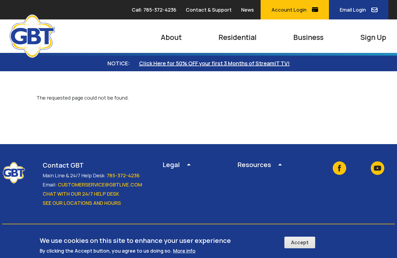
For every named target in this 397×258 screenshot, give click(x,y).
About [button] (171, 37)
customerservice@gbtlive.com (100, 184)
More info (184, 250)
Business (308, 37)
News (247, 9)
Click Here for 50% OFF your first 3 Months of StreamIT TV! (214, 63)
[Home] (34, 36)
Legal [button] (171, 165)
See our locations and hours (82, 203)
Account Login (289, 9)
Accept (300, 242)
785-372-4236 (123, 175)
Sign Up (373, 37)
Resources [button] (254, 165)
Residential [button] (237, 37)
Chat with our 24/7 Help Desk (81, 194)
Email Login (353, 9)
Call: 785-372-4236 (154, 9)
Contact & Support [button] (209, 9)
